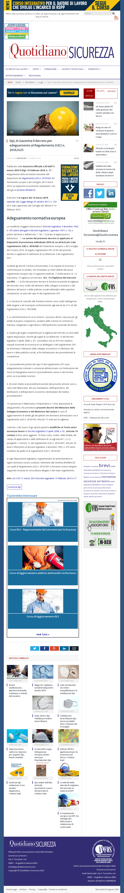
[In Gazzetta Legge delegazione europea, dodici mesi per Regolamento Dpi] (42, 736)
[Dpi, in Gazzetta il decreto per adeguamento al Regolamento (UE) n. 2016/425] (43, 118)
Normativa (93, 69)
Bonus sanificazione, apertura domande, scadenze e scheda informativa (18, 690)
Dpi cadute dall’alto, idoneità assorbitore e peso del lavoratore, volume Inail (43, 788)
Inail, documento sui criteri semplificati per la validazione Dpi (68, 689)
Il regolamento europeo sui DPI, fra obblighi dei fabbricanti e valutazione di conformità (69, 820)
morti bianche (95, 477)
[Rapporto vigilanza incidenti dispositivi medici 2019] (42, 672)
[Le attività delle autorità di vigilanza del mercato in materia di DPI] (68, 769)
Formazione (50, 69)
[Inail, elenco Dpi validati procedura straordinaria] (42, 702)
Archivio (112, 91)
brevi (104, 465)
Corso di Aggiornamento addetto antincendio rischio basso (42, 573)
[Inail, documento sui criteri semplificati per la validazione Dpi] (68, 672)
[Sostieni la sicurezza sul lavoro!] (100, 450)
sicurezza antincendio (102, 488)
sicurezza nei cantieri (92, 491)
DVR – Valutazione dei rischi (96, 417)
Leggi (76, 158)
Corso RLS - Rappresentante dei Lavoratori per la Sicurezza (43, 529)
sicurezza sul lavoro (108, 490)
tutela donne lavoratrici (106, 494)
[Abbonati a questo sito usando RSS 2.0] (116, 17)
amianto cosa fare (91, 466)
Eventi (36, 69)
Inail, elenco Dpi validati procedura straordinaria (43, 718)
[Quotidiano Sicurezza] (62, 52)
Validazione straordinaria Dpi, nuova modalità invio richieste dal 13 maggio (68, 721)
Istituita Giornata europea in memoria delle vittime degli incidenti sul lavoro (105, 171)
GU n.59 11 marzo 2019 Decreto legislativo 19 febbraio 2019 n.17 (44, 478)
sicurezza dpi (14, 486)
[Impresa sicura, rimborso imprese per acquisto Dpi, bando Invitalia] (17, 736)
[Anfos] (100, 547)
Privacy (32, 889)
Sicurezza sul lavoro (16, 69)
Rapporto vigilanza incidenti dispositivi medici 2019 (43, 688)
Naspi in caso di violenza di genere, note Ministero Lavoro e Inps (106, 132)
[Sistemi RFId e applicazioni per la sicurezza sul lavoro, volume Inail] (68, 736)
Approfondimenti (14, 75)
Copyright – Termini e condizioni (52, 889)
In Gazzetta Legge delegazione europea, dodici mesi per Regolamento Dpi (43, 754)
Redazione (21, 158)
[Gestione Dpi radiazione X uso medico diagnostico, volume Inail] (17, 769)
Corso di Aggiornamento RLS (43, 616)
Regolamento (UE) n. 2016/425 (36, 178)
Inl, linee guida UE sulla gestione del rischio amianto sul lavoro (105, 111)
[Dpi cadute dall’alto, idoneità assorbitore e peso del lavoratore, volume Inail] (42, 769)
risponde (11, 201)
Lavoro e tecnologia (72, 69)
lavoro (86, 477)
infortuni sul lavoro (107, 473)
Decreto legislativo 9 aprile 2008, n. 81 (46, 431)
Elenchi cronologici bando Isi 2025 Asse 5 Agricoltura (106, 151)
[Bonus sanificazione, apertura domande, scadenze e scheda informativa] (17, 672)
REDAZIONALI (35, 75)
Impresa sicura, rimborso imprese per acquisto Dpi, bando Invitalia (18, 753)
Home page (11, 889)
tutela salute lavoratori (93, 496)
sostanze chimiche (91, 494)
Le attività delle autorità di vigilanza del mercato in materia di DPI (69, 786)
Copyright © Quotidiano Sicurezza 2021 (26, 870)
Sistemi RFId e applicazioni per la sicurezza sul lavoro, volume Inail (69, 754)
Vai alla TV (100, 241)
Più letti (100, 91)
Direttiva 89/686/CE (26, 190)
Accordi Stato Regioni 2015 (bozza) (99, 404)
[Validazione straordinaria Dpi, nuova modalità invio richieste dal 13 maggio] (68, 702)
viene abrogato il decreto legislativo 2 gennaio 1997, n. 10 (42, 230)
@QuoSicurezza (107, 235)
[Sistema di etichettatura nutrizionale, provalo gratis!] (17, 38)
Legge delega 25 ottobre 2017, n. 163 (38, 201)
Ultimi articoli (89, 93)
